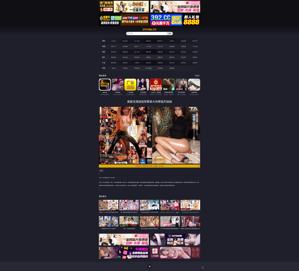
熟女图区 (183, 57)
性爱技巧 (195, 63)
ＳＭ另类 (195, 46)
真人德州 (125, 41)
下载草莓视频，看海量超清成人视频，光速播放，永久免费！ (149, 166)
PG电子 (114, 41)
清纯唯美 (171, 57)
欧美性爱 (148, 52)
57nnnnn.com (149, 29)
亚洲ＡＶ (113, 46)
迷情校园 (160, 63)
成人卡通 (136, 52)
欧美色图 (136, 57)
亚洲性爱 (113, 52)
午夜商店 (125, 68)
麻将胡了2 (160, 41)
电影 (103, 52)
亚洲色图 (125, 57)
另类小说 (171, 63)
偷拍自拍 (125, 52)
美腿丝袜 (160, 57)
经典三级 (171, 52)
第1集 (101, 170)
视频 (103, 46)
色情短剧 (171, 68)
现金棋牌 (183, 41)
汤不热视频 (148, 68)
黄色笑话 (183, 63)
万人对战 (136, 41)
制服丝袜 (160, 52)
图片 (103, 57)
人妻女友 (136, 63)
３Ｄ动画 (148, 46)
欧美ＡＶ (136, 46)
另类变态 (195, 52)
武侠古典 (148, 63)
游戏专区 (148, 41)
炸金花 (172, 41)
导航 (103, 68)
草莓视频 (136, 68)
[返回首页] (203, 267)
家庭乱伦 (125, 63)
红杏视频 (160, 68)
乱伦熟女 (183, 52)
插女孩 (113, 68)
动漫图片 (148, 57)
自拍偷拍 (125, 46)
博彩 (103, 41)
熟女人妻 (160, 46)
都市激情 (113, 63)
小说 (103, 63)
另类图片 (195, 57)
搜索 (169, 33)
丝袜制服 (171, 46)
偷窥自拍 (113, 57)
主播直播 (183, 46)
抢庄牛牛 (195, 41)
